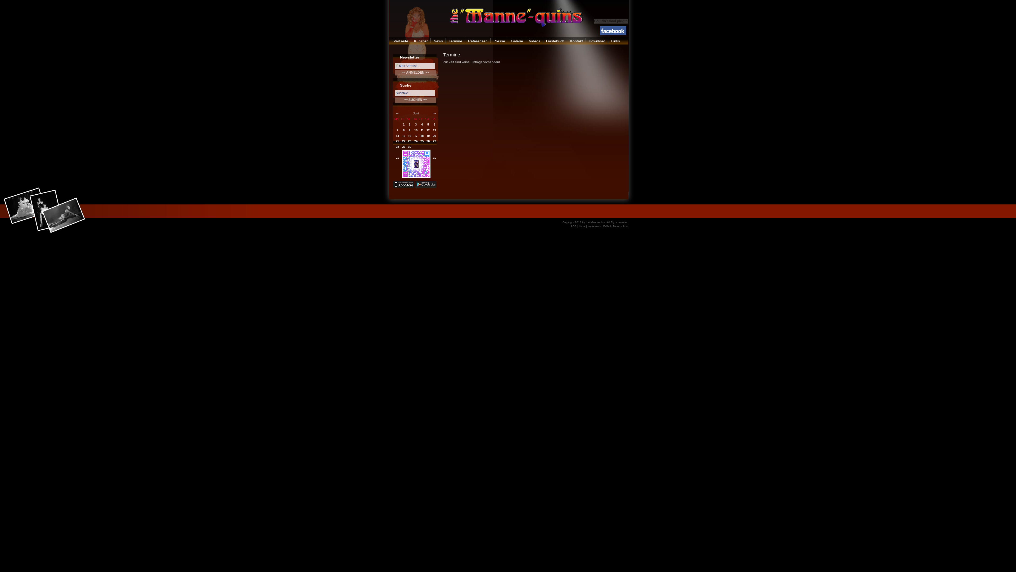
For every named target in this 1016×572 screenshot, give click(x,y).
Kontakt (576, 41)
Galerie (517, 41)
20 (434, 135)
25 (422, 141)
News (438, 41)
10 (416, 130)
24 (416, 141)
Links (615, 41)
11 (422, 130)
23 (409, 141)
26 (428, 141)
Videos (534, 41)
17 (416, 135)
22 (403, 141)
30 (409, 146)
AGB (574, 226)
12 (428, 130)
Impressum (594, 226)
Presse (499, 41)
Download (597, 41)
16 (409, 135)
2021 (416, 158)
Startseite (400, 41)
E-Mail (607, 226)
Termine (455, 41)
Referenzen (478, 41)
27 (434, 141)
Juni (416, 113)
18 (422, 135)
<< (397, 113)
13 (434, 130)
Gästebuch (555, 41)
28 (397, 146)
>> (434, 113)
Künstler (421, 41)
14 (397, 135)
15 (403, 135)
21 (397, 141)
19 (428, 135)
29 (403, 146)
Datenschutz (620, 226)
